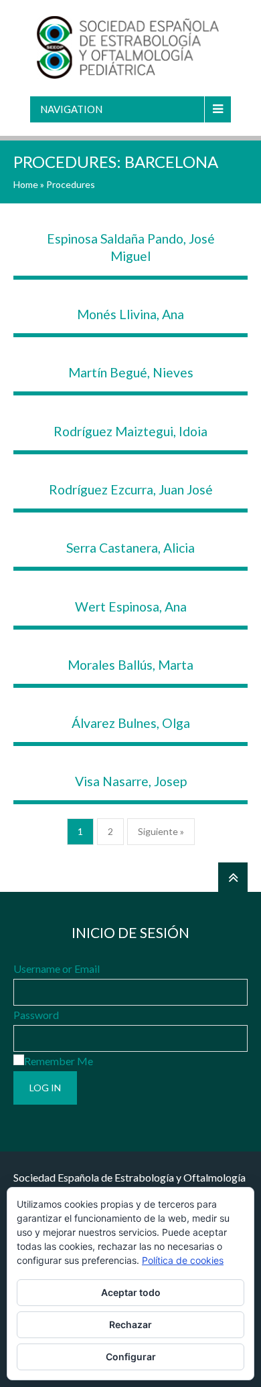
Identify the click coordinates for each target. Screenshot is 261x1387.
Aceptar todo (131, 1292)
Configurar (131, 1356)
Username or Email (56, 968)
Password (36, 1014)
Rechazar (130, 1324)
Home (25, 184)
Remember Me (58, 1060)
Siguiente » (161, 831)
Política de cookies (183, 1260)
